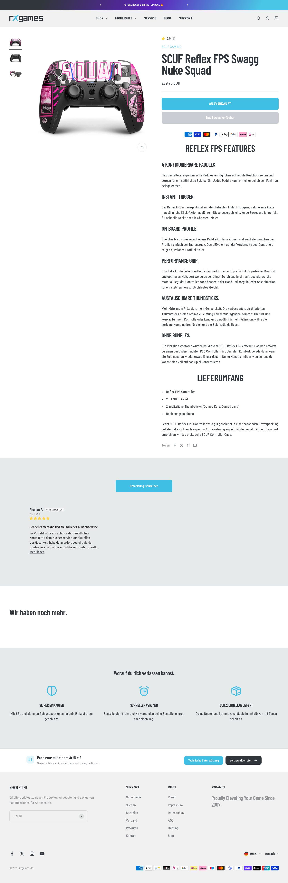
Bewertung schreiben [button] (144, 486)
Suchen (131, 805)
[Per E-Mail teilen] (195, 445)
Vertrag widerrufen (241, 760)
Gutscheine (133, 797)
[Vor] (187, 5)
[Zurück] (100, 5)
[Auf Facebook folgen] (12, 853)
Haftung (173, 828)
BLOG (167, 18)
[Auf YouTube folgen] (42, 853)
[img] (65, 518)
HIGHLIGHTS (123, 18)
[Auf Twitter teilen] (181, 445)
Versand (131, 820)
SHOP (99, 18)
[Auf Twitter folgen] (22, 853)
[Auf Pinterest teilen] (188, 445)
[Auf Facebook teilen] (175, 445)
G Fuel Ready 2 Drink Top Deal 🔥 (143, 4)
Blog (171, 836)
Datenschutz (176, 813)
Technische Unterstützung (203, 760)
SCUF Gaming (171, 47)
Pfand (172, 797)
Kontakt (131, 836)
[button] (164, 38)
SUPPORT (185, 18)
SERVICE (150, 18)
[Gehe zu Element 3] (15, 74)
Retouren (132, 828)
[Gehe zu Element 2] (15, 59)
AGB (171, 820)
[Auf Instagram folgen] (32, 853)
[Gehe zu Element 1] (15, 43)
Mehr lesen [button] (37, 552)
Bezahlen (132, 813)
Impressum (175, 805)
